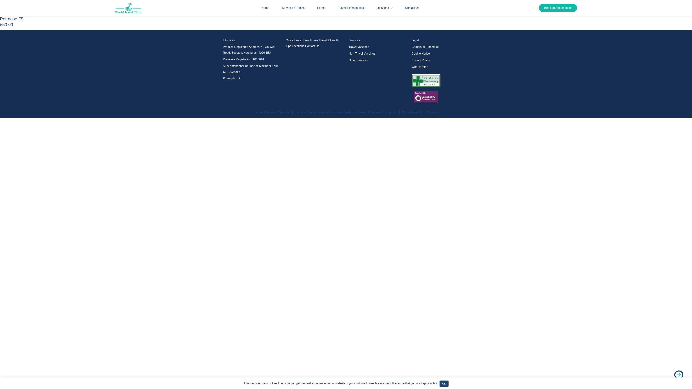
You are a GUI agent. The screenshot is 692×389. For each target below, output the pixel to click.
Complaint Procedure (425, 46)
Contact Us (412, 7)
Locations (382, 7)
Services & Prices (293, 7)
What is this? (420, 66)
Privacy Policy (421, 60)
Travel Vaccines (359, 46)
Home (265, 7)
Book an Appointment (558, 7)
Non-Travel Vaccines (362, 53)
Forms (321, 7)
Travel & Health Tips (351, 7)
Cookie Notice (421, 53)
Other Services (358, 60)
